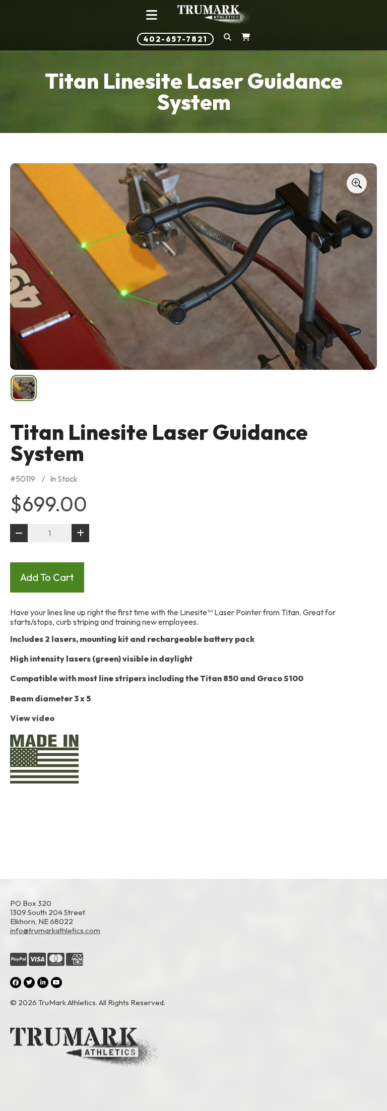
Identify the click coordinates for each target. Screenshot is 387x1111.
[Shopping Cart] (245, 39)
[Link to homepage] (214, 15)
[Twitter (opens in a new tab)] (29, 982)
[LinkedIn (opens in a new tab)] (42, 982)
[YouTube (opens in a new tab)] (56, 982)
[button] (227, 39)
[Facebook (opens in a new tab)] (15, 982)
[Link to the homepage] (193, 1049)
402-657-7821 (175, 39)
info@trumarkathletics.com (55, 930)
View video (32, 718)
